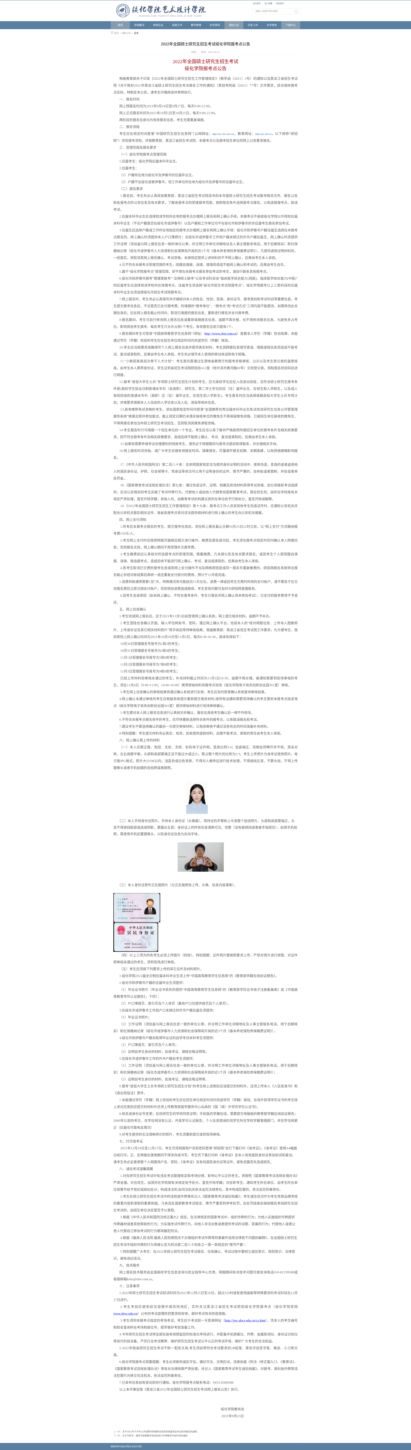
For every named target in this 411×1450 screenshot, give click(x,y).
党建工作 (177, 25)
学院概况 (139, 25)
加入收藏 (268, 3)
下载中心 (291, 25)
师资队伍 (158, 25)
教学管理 (196, 25)
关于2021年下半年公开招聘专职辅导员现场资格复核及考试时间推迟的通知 (159, 1431)
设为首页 (257, 3)
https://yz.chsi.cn (263, 134)
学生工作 (253, 25)
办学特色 (272, 25)
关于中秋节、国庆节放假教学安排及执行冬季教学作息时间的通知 (155, 1435)
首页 (120, 25)
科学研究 (215, 25)
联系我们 (280, 3)
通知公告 (234, 25)
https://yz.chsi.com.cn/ (223, 134)
